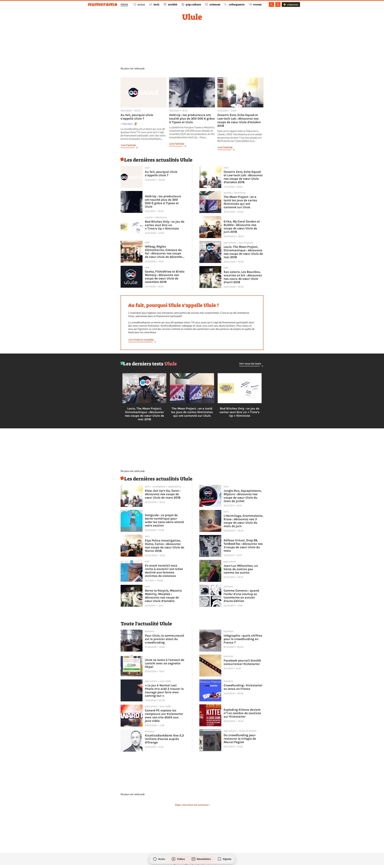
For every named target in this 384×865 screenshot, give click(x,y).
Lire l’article (128, 145)
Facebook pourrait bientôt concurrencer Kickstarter (242, 662)
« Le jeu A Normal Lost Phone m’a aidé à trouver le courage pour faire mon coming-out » (164, 690)
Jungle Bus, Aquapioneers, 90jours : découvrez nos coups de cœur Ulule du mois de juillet (243, 496)
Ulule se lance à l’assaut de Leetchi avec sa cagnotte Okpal (164, 663)
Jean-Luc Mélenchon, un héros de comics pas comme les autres (241, 569)
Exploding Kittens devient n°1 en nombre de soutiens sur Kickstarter (242, 713)
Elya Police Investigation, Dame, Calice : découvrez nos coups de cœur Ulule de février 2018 (164, 546)
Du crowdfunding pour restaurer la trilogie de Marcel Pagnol (240, 738)
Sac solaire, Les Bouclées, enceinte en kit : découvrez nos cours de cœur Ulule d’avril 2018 (243, 277)
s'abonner (292, 4)
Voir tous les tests (250, 363)
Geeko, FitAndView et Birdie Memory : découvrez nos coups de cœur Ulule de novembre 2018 (164, 277)
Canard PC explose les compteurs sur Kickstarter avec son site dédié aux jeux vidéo (164, 716)
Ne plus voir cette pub (132, 68)
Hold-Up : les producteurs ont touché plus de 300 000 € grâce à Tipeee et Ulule (163, 201)
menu (124, 4)
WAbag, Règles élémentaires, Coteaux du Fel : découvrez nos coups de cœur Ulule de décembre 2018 (164, 252)
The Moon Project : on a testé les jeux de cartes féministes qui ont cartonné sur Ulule (240, 202)
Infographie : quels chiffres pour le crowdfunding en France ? (243, 639)
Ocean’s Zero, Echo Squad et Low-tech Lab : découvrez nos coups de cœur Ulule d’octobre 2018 (243, 177)
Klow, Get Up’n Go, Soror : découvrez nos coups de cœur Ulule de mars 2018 (162, 494)
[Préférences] (277, 4)
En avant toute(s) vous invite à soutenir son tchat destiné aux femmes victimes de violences (164, 571)
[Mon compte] (271, 4)
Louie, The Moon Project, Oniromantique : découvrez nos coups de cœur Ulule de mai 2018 (243, 252)
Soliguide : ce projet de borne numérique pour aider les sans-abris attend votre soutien (164, 520)
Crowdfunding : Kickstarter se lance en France (243, 687)
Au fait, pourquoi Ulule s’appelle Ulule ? (161, 173)
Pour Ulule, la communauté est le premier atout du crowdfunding (164, 639)
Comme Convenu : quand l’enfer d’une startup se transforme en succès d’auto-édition (241, 596)
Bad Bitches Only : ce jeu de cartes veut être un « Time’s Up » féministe (164, 225)
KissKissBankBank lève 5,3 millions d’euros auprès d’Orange (164, 739)
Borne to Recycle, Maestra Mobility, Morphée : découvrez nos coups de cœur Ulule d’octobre (163, 596)
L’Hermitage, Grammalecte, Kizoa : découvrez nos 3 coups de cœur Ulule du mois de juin (243, 521)
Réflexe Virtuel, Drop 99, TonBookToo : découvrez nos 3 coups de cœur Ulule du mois (243, 545)
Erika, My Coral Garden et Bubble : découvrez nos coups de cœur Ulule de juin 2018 (242, 227)
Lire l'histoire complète (141, 339)
